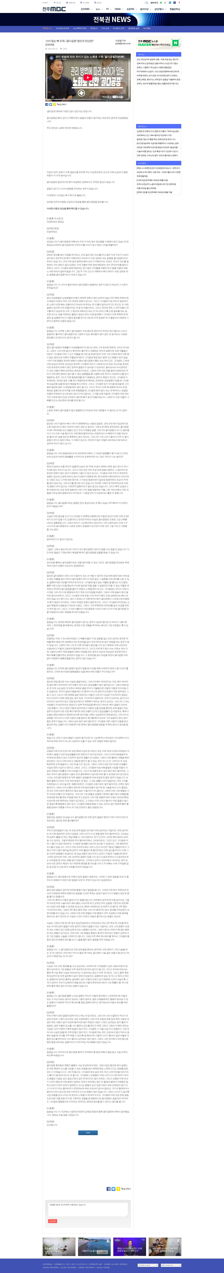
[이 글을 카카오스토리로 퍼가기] (55, 104)
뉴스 (98, 9)
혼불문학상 (175, 9)
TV (107, 9)
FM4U (118, 9)
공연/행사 (159, 9)
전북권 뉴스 (47, 28)
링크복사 (62, 104)
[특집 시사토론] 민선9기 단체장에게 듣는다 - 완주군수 (129, 1249)
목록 (88, 1132)
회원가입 (72, 2)
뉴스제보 (86, 2)
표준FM (130, 9)
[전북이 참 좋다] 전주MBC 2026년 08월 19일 (58, 1249)
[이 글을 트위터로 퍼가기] (51, 104)
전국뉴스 (93, 28)
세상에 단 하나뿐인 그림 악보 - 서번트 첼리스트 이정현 (165, 1249)
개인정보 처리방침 (103, 1267)
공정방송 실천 (133, 28)
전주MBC (85, 9)
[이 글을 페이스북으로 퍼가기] (47, 104)
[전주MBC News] (174, 2)
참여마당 (144, 9)
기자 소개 (105, 28)
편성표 (99, 2)
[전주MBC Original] (170, 2)
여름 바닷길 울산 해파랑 (92, 1250)
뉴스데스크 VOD (62, 28)
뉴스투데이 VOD (79, 28)
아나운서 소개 (118, 28)
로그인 (58, 2)
